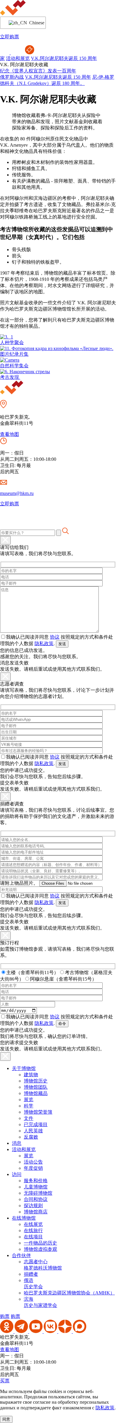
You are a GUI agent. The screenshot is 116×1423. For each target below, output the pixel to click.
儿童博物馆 (36, 1186)
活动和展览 (18, 58)
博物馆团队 (36, 1087)
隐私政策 (44, 643)
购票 (5, 1316)
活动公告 (33, 1161)
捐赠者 (31, 1274)
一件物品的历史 (40, 1242)
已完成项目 (36, 1124)
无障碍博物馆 (38, 1193)
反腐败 (31, 1136)
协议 (54, 637)
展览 (28, 1099)
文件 (28, 1118)
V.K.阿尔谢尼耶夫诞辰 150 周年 (64, 58)
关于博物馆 (24, 1068)
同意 (6, 1419)
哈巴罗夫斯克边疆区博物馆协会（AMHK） (69, 1292)
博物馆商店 (36, 1211)
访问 (16, 1174)
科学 (28, 1105)
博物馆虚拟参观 (40, 1249)
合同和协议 (36, 1199)
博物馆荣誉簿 (38, 1112)
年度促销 (33, 1168)
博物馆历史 (36, 1080)
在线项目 (33, 1236)
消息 (16, 1143)
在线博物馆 (24, 1218)
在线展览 (33, 1224)
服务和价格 (36, 1180)
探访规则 (33, 1205)
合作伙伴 (21, 1255)
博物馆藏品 (36, 1093)
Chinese (34, 22)
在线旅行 (33, 1230)
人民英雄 (33, 1130)
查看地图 (9, 434)
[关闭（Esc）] (5, 540)
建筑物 (31, 1074)
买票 (5, 1380)
